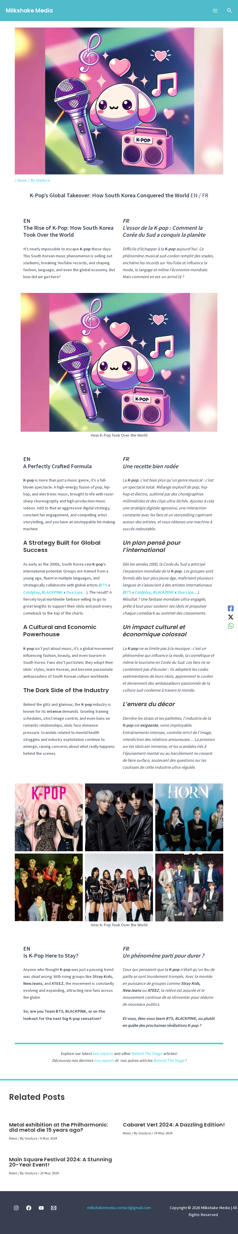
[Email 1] (53, 1208)
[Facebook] (231, 608)
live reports (103, 1053)
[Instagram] (16, 1208)
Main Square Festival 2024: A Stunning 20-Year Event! (60, 1162)
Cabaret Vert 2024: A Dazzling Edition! (174, 1124)
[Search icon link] (229, 11)
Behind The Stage (147, 1053)
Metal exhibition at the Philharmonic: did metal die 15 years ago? (58, 1127)
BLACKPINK (52, 592)
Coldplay (31, 592)
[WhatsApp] (231, 626)
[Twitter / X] (231, 617)
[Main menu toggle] (215, 11)
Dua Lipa (74, 592)
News (22, 180)
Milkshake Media (29, 10)
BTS (103, 585)
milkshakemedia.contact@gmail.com (119, 1207)
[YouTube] (41, 1208)
